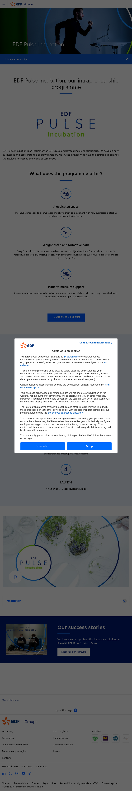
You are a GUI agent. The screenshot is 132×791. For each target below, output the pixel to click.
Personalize (42, 446)
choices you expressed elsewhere (66, 412)
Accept (89, 446)
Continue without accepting (95, 342)
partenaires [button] (71, 356)
